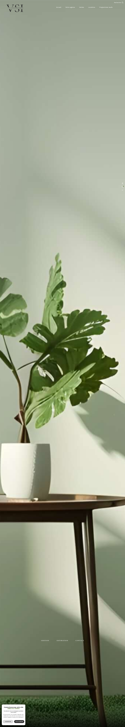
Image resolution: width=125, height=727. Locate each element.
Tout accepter (19, 721)
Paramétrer (8, 721)
